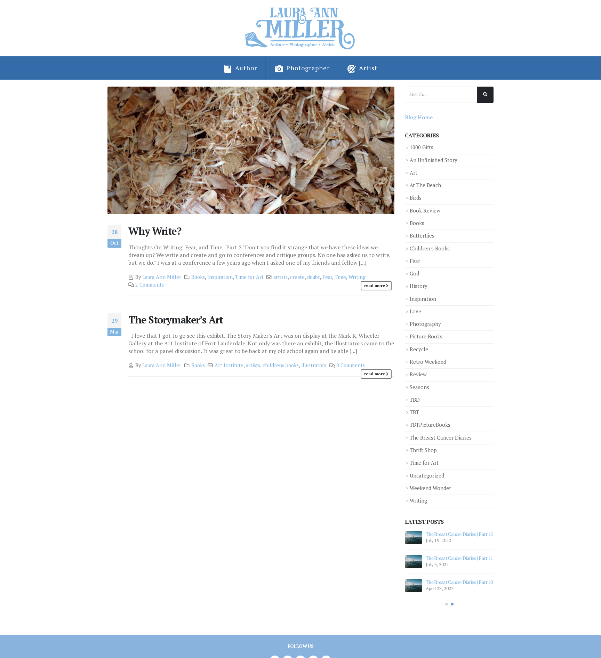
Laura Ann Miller (161, 277)
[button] (446, 604)
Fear (327, 277)
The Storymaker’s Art (175, 319)
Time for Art (249, 277)
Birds (416, 197)
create (297, 277)
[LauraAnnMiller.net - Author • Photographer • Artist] (301, 28)
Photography (425, 324)
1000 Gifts (421, 147)
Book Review (425, 210)
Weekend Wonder (430, 488)
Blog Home (419, 117)
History (418, 286)
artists (280, 277)
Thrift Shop (423, 450)
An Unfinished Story (433, 160)
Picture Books (426, 336)
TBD (415, 399)
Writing (357, 277)
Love (415, 311)
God (414, 273)
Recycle (419, 349)
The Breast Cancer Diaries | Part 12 (459, 534)
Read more (374, 285)
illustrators (313, 365)
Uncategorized (427, 475)
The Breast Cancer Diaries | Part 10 (459, 582)
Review (418, 374)
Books (198, 277)
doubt (313, 277)
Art (413, 172)
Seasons (419, 387)
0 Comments (350, 365)
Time (340, 277)
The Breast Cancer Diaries (441, 437)
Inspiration (220, 277)
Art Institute (229, 365)
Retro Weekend (428, 362)
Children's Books (430, 248)
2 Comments (149, 284)
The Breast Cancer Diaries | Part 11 (459, 558)
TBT (414, 412)
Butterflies (422, 235)
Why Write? (154, 231)
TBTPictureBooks (430, 425)
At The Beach (425, 185)
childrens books (281, 365)
